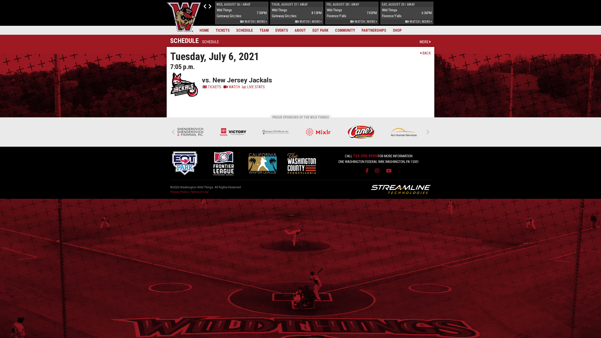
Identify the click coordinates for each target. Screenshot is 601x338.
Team (264, 30)
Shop (397, 30)
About (300, 30)
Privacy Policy (179, 192)
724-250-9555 (365, 156)
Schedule (244, 30)
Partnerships (374, 30)
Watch (249, 21)
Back (426, 53)
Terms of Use (199, 192)
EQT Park (320, 30)
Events (281, 30)
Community (345, 30)
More (261, 21)
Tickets (223, 30)
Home (204, 30)
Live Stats (255, 87)
